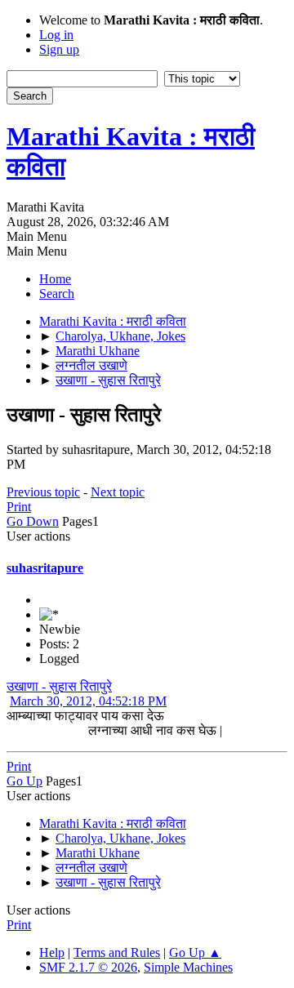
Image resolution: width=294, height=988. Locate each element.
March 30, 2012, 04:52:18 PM (88, 701)
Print (19, 507)
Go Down (33, 521)
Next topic (118, 492)
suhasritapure (45, 568)
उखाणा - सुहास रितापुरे (59, 686)
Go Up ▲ (195, 952)
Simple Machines (188, 967)
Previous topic (43, 492)
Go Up (24, 781)
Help (52, 952)
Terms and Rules (117, 952)
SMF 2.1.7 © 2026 (88, 967)
